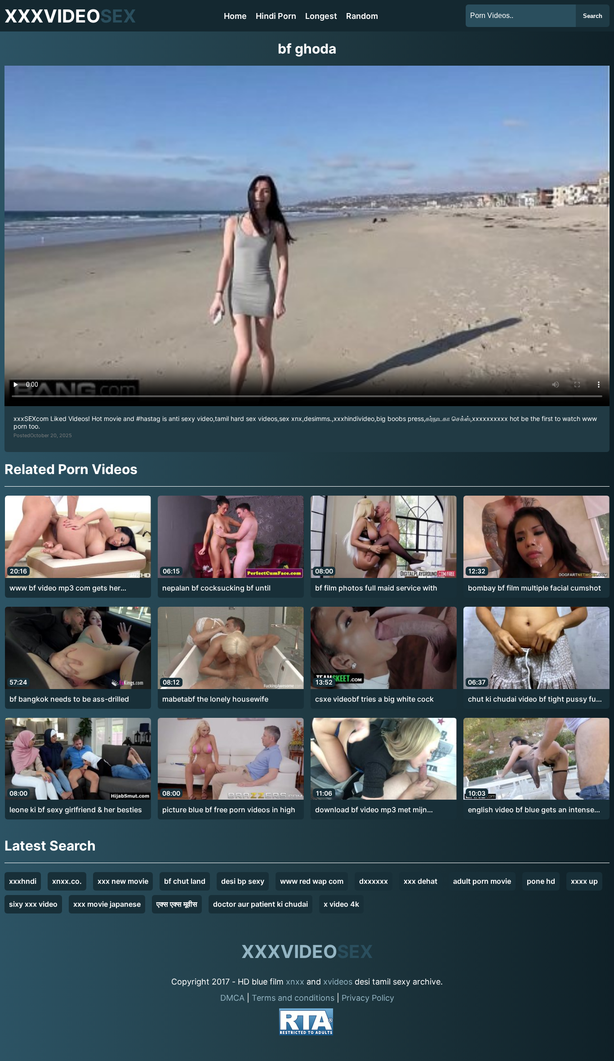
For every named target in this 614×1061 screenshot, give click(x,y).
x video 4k (341, 904)
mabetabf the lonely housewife (215, 698)
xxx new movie (123, 881)
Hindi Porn (276, 16)
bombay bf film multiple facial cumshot (534, 587)
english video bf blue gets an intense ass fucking (531, 810)
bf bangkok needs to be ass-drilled (69, 698)
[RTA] (306, 1023)
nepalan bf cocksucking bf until (216, 587)
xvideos (337, 981)
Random (362, 16)
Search (592, 16)
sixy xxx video (33, 904)
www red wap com (311, 881)
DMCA (232, 998)
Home (235, 16)
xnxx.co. (67, 881)
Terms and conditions (293, 998)
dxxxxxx (373, 881)
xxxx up (584, 881)
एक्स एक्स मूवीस (176, 904)
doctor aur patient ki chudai (260, 904)
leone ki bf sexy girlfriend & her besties (75, 809)
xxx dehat (420, 881)
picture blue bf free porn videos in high (228, 809)
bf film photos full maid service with (376, 587)
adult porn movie (482, 881)
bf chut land (184, 881)
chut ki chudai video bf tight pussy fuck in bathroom (536, 699)
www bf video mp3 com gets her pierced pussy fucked (64, 588)
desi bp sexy (242, 881)
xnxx (295, 981)
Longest (321, 16)
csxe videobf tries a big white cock (374, 698)
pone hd (541, 881)
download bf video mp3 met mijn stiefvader (371, 810)
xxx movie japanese (107, 904)
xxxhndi (22, 881)
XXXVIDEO (70, 16)
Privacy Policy (368, 998)
